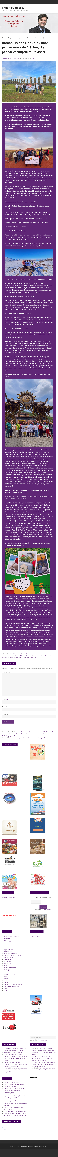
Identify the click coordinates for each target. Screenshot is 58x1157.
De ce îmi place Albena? (44, 1048)
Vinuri (6, 990)
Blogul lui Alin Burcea (11, 1086)
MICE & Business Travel (11, 975)
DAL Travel (9, 171)
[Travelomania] (10, 1033)
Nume (6, 699)
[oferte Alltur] (37, 884)
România (6, 982)
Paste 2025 (17, 657)
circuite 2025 (11, 656)
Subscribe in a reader (8, 897)
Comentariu (7, 672)
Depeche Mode (8, 949)
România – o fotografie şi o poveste (14, 984)
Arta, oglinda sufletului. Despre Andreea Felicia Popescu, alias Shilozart (44, 1052)
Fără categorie (8, 961)
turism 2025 (33, 657)
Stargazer (45, 1146)
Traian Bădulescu (13, 7)
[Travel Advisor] (36, 1014)
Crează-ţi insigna (5, 1129)
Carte (5, 948)
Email (5, 707)
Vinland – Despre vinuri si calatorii (15, 1111)
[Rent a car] (9, 865)
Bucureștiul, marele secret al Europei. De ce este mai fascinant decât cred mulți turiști (15, 1070)
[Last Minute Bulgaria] (9, 916)
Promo (6, 978)
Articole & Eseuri (13, 654)
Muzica (6, 976)
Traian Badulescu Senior (11, 986)
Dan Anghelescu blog (10, 1094)
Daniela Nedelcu (31, 656)
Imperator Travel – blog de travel (14, 1096)
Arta (5, 940)
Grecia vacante (37, 936)
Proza (5, 980)
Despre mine (8, 951)
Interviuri (7, 969)
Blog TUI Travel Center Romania (14, 1084)
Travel (27, 654)
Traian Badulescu (5, 1125)
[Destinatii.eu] (9, 804)
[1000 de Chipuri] (38, 927)
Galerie (5, 59)
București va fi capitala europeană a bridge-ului (30, 738)
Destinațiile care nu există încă (13, 1052)
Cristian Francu (9, 1092)
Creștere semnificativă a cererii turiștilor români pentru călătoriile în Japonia (43, 1064)
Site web (6, 714)
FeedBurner (47, 909)
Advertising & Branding (11, 936)
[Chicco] (9, 786)
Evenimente (22, 654)
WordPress (38, 1146)
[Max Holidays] (36, 1004)
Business (6, 946)
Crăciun (17, 656)
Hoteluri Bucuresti (8, 996)
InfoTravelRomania (10, 967)
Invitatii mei (7, 971)
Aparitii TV (7, 938)
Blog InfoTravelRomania (11, 1082)
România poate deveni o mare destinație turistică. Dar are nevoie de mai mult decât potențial (15, 1064)
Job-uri (6, 973)
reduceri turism (24, 657)
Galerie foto (7, 963)
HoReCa (6, 965)
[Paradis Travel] (9, 888)
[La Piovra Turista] (8, 1020)
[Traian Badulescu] (2, 1127)
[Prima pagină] (3, 36)
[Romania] (37, 871)
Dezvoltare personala (10, 953)
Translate (44, 1040)
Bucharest (7, 944)
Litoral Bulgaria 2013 (10, 1098)
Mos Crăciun (40, 656)
